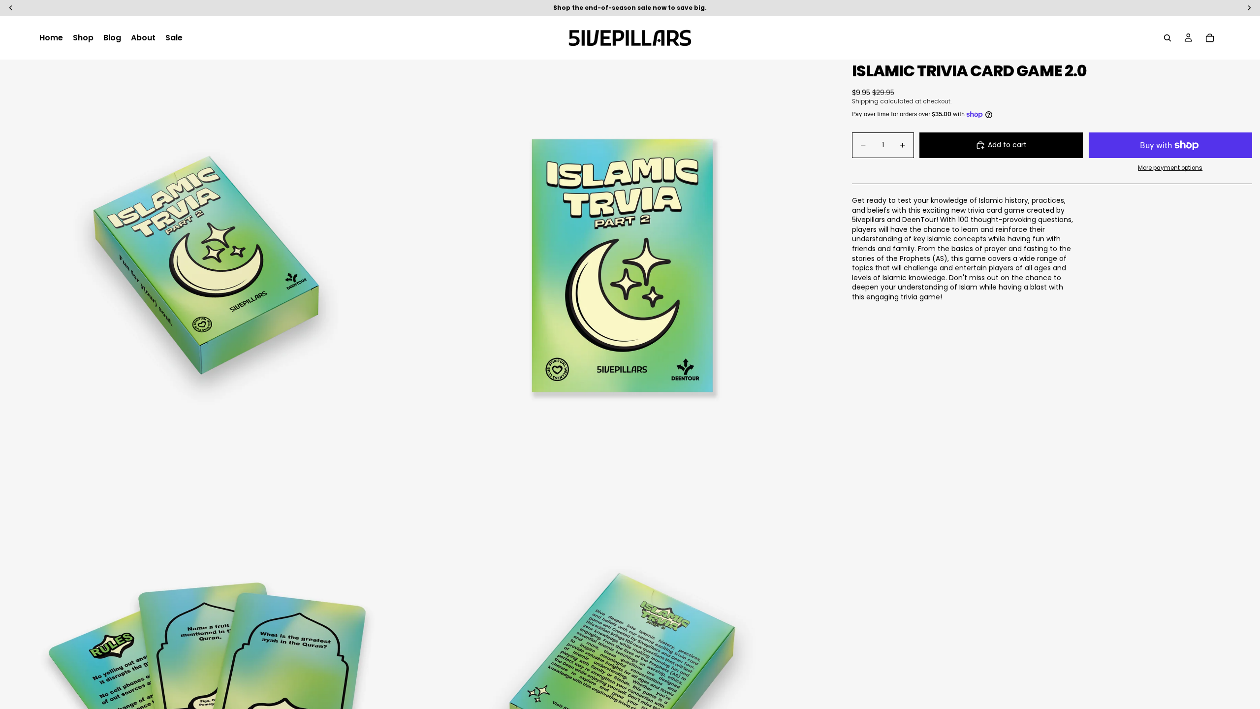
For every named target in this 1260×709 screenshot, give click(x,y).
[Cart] (1210, 38)
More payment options (1170, 168)
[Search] (1167, 38)
